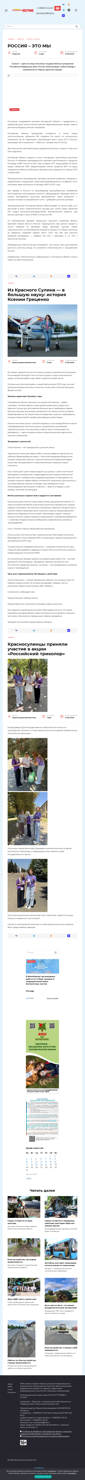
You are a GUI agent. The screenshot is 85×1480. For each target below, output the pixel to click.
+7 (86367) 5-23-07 (45, 8)
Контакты (12, 1392)
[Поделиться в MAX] (68, 276)
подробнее (52, 1471)
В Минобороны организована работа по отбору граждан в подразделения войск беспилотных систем (40, 980)
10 (27, 1162)
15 (50, 1162)
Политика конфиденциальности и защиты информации (45, 1436)
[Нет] (82, 1474)
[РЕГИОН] (42, 972)
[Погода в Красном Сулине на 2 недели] (53, 998)
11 (31, 1162)
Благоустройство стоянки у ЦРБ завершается (61, 1349)
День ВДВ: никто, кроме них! (22, 1299)
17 (27, 1164)
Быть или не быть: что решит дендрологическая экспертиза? (61, 1306)
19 (36, 1164)
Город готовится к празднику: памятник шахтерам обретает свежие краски (60, 1223)
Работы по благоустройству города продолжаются (22, 1361)
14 (46, 1162)
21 (46, 1164)
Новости (14, 109)
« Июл (28, 1178)
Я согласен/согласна (43, 1477)
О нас (10, 1389)
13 (41, 1162)
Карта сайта (10, 1385)
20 (41, 1164)
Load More (42, 945)
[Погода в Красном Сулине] (42, 996)
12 (36, 1162)
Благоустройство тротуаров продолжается (22, 1260)
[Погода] (30, 998)
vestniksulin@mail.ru (45, 13)
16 (55, 1162)
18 (32, 1164)
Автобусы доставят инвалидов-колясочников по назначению (61, 1264)
